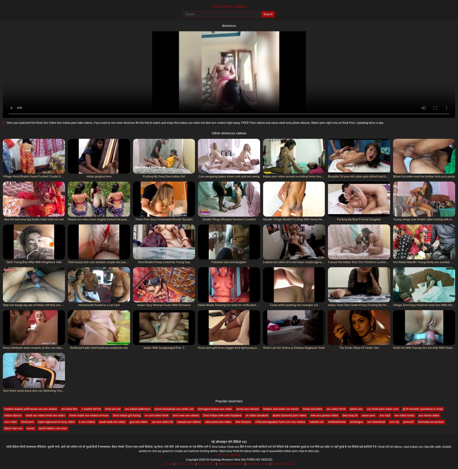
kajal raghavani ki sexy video (56, 421)
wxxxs (31, 428)
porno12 (408, 421)
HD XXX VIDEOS (229, 455)
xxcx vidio (10, 421)
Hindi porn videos (229, 6)
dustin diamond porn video (289, 415)
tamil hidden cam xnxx (53, 428)
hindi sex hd (112, 409)
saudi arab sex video (112, 421)
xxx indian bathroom (137, 409)
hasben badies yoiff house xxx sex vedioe (30, 409)
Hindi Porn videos (258, 463)
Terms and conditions (230, 463)
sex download (376, 421)
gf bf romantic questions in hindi (423, 409)
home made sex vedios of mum (89, 415)
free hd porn (243, 421)
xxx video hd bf (336, 409)
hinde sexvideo (312, 409)
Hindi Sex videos (282, 463)
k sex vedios (87, 421)
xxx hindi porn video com (382, 409)
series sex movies (247, 409)
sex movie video (429, 415)
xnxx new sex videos (186, 415)
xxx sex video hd (162, 421)
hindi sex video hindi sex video (45, 415)
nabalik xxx (316, 421)
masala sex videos (189, 421)
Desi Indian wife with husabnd (222, 415)
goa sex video (138, 421)
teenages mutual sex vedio (215, 409)
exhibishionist (336, 421)
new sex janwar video (324, 415)
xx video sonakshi (257, 415)
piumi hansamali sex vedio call (174, 409)
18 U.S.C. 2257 (185, 463)
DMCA (169, 463)
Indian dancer (13, 415)
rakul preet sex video (218, 421)
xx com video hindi (156, 415)
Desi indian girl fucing (126, 415)
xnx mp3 (384, 415)
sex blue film (69, 409)
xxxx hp (394, 421)
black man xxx (13, 428)
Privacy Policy (206, 463)
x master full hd (91, 409)
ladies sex (356, 409)
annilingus (356, 421)
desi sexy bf (349, 415)
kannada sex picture (431, 421)
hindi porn (27, 421)
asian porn (368, 415)
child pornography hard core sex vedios (280, 421)
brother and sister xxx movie (281, 409)
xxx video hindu (404, 415)
